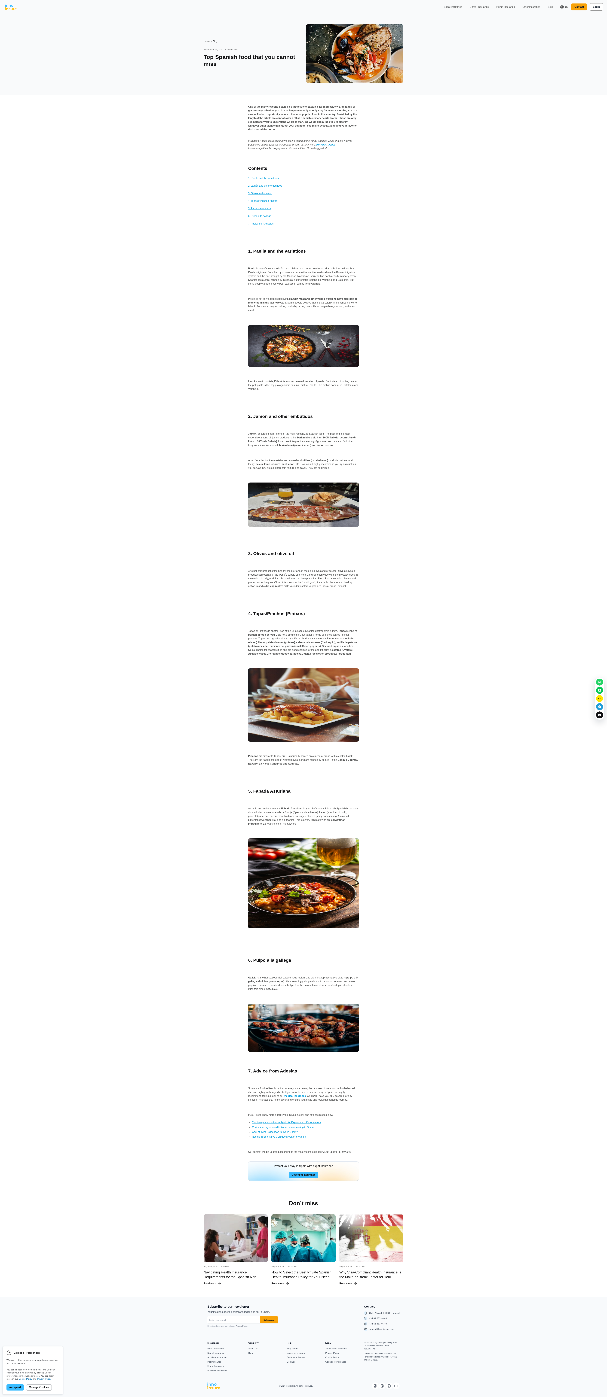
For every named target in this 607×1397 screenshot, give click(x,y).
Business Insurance (217, 1370)
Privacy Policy (241, 1326)
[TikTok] (375, 1385)
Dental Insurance (479, 7)
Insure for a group (296, 1353)
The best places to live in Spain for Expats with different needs (286, 1122)
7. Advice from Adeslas (261, 223)
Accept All (15, 1387)
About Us (253, 1348)
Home (207, 41)
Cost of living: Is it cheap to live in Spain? (275, 1132)
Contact (579, 7)
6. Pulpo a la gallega (259, 216)
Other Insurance (531, 7)
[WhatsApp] (599, 682)
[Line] (599, 690)
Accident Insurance (217, 1357)
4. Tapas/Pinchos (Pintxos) (263, 201)
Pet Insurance (214, 1362)
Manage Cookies (39, 1387)
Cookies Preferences (335, 1362)
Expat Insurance (453, 7)
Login (596, 7)
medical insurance (295, 1096)
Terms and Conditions (336, 1348)
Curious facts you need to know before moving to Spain (283, 1127)
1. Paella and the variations (263, 178)
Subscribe (269, 1320)
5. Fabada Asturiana (259, 208)
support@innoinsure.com (381, 1329)
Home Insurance (505, 7)
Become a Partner (296, 1357)
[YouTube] (396, 1385)
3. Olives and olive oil (260, 193)
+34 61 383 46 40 (378, 1318)
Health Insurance (325, 144)
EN (566, 6)
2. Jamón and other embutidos (265, 185)
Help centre (292, 1348)
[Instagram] (382, 1385)
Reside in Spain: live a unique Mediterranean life (279, 1136)
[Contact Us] (599, 714)
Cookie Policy (332, 1357)
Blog (550, 7)
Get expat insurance (303, 1174)
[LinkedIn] (389, 1385)
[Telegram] (599, 706)
